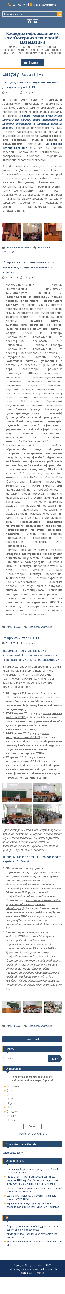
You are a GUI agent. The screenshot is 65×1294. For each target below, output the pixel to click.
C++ (12, 1094)
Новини (10, 247)
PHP (12, 1090)
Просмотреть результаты (32, 1133)
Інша (13, 1120)
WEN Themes (36, 1272)
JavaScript (15, 1086)
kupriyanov (29, 92)
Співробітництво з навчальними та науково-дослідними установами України (28, 267)
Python (14, 1111)
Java (12, 1103)
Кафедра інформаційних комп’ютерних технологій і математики (32, 38)
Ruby (13, 1115)
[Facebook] (29, 21)
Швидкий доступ (13, 13)
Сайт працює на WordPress (23, 1269)
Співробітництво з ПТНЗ (20, 638)
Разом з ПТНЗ (23, 247)
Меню (35, 63)
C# (12, 1099)
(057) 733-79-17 (20, 5)
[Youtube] (35, 21)
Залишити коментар (40, 626)
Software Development (23, 1217)
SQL (12, 1107)
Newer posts (32, 1039)
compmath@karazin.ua (44, 5)
